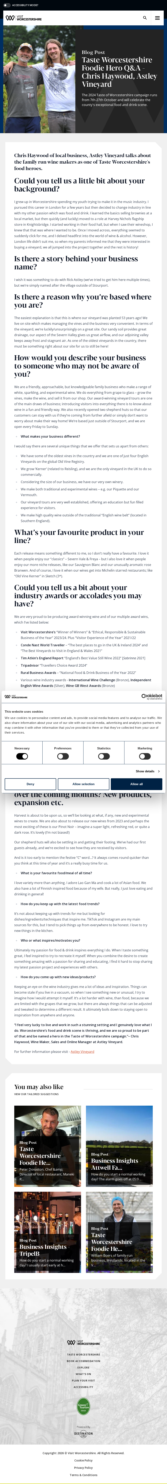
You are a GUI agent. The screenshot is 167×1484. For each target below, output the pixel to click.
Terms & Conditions (83, 1475)
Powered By (83, 1427)
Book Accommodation (83, 1361)
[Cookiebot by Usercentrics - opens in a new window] (144, 697)
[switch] (63, 756)
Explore (83, 1367)
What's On (83, 1374)
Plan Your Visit (83, 1380)
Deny (30, 784)
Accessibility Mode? (25, 5)
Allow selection (84, 784)
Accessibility (83, 1387)
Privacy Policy (83, 1468)
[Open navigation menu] (157, 18)
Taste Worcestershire (83, 1354)
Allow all (136, 784)
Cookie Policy (83, 1460)
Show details (145, 771)
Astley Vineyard (82, 1051)
